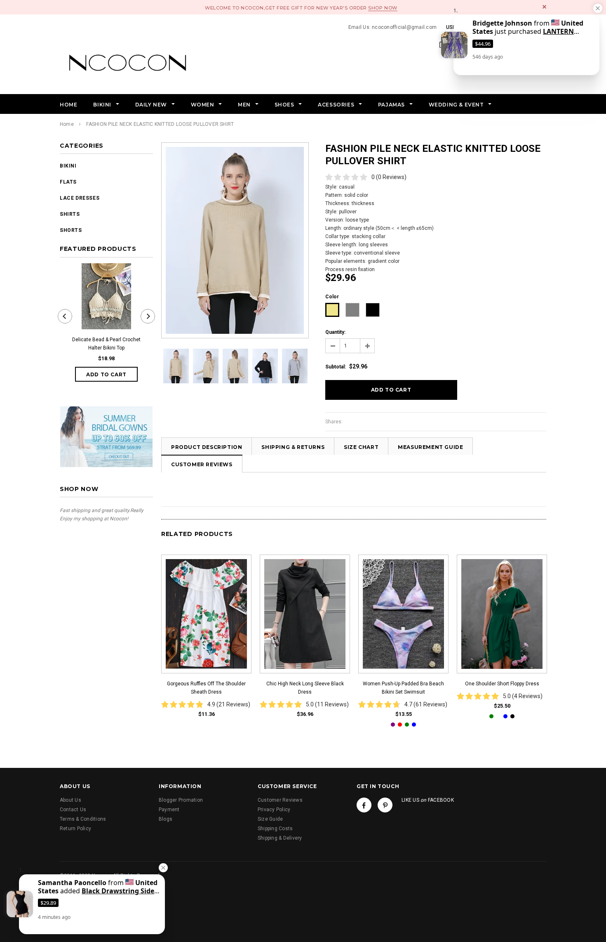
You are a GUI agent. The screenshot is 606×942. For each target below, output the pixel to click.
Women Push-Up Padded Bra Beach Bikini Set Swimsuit (403, 688)
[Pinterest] (385, 805)
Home (67, 124)
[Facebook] (364, 805)
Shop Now (382, 8)
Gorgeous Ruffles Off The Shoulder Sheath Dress (206, 688)
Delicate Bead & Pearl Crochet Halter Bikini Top (106, 344)
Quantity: (335, 332)
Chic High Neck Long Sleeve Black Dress (305, 688)
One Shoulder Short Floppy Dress (502, 684)
